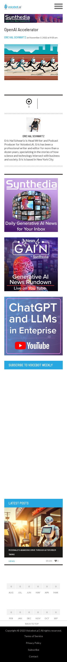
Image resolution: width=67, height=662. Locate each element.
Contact (33, 656)
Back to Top (32, 623)
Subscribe (33, 649)
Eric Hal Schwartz (15, 37)
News (12, 561)
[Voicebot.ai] (26, 6)
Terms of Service (33, 636)
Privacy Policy (33, 642)
